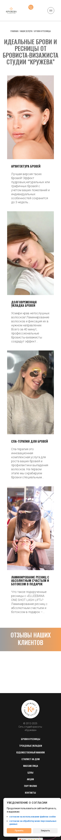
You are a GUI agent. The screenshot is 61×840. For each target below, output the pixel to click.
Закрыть (45, 830)
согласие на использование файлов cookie (32, 816)
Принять (19, 830)
